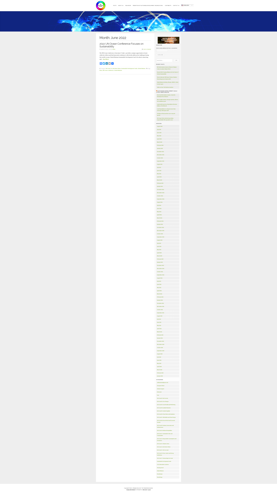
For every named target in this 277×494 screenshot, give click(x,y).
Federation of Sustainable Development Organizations (148, 5)
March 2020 (159, 369)
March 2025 (159, 180)
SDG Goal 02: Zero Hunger (163, 401)
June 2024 (159, 208)
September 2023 (160, 237)
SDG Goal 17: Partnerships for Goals (165, 458)
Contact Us (176, 5)
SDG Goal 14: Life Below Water (113, 68)
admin (113, 49)
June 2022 (159, 284)
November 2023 (160, 230)
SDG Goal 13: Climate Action (163, 443)
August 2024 (159, 202)
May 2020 (159, 363)
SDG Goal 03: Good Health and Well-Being (166, 404)
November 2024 (160, 192)
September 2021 (160, 312)
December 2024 (160, 189)
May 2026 (159, 135)
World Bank (159, 474)
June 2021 (159, 322)
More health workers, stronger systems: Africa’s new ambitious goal (167, 100)
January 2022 (160, 300)
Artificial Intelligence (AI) (162, 382)
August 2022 (159, 278)
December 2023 (160, 227)
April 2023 (159, 252)
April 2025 (159, 176)
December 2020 (160, 341)
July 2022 (159, 281)
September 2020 (160, 350)
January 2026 (160, 148)
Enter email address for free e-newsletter (166, 48)
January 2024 (160, 224)
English (186, 5)
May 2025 (159, 173)
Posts (114, 5)
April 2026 (159, 139)
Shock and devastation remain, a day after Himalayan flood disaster (166, 95)
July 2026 (159, 129)
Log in (149, 489)
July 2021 (159, 319)
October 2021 (160, 309)
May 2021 (159, 325)
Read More (106, 59)
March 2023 (159, 255)
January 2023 (160, 262)
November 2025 (160, 154)
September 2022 (160, 275)
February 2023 (160, 259)
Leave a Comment (147, 49)
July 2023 (159, 243)
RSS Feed (145, 489)
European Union (160, 385)
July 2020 (159, 357)
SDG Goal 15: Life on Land (162, 450)
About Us (120, 5)
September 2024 (160, 199)
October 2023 (160, 233)
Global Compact (160, 388)
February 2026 (160, 145)
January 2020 (160, 376)
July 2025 (159, 167)
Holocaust (159, 392)
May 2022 (159, 287)
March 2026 (159, 142)
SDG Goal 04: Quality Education (164, 407)
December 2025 (160, 151)
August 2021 (159, 316)
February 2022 (160, 297)
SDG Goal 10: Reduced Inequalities (164, 430)
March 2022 (159, 293)
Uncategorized (160, 467)
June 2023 (159, 246)
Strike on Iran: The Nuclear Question (165, 87)
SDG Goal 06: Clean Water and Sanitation (166, 414)
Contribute (168, 5)
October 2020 (160, 347)
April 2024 (159, 214)
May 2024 (159, 211)
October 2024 (160, 195)
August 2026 (159, 126)
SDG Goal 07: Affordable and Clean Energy (166, 417)
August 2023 (159, 240)
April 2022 (159, 290)
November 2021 (160, 306)
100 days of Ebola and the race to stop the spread (166, 114)
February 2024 (160, 221)
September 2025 (160, 161)
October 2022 (160, 271)
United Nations (141, 68)
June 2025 (159, 170)
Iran (158, 395)
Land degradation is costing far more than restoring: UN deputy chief (166, 109)
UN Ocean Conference (108, 70)
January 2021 (160, 338)
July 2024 (159, 205)
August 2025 (159, 164)
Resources (128, 5)
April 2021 (159, 328)
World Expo (159, 477)
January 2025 (160, 186)
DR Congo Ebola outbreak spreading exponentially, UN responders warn (165, 119)
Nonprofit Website (130, 489)
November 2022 (160, 268)
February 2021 (160, 335)
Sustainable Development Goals (129, 68)
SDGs (100, 70)
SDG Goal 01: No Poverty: (162, 398)
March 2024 (159, 218)
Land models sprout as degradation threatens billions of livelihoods (167, 105)
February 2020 (160, 373)
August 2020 (159, 354)
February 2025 (160, 183)
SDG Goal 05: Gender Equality (163, 411)
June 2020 (159, 360)
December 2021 (160, 303)
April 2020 (159, 366)
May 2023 (159, 249)
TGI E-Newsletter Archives (163, 464)
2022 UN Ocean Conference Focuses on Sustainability (121, 45)
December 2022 (160, 265)
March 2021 (159, 331)
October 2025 (160, 158)
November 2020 (160, 344)
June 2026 (159, 132)
